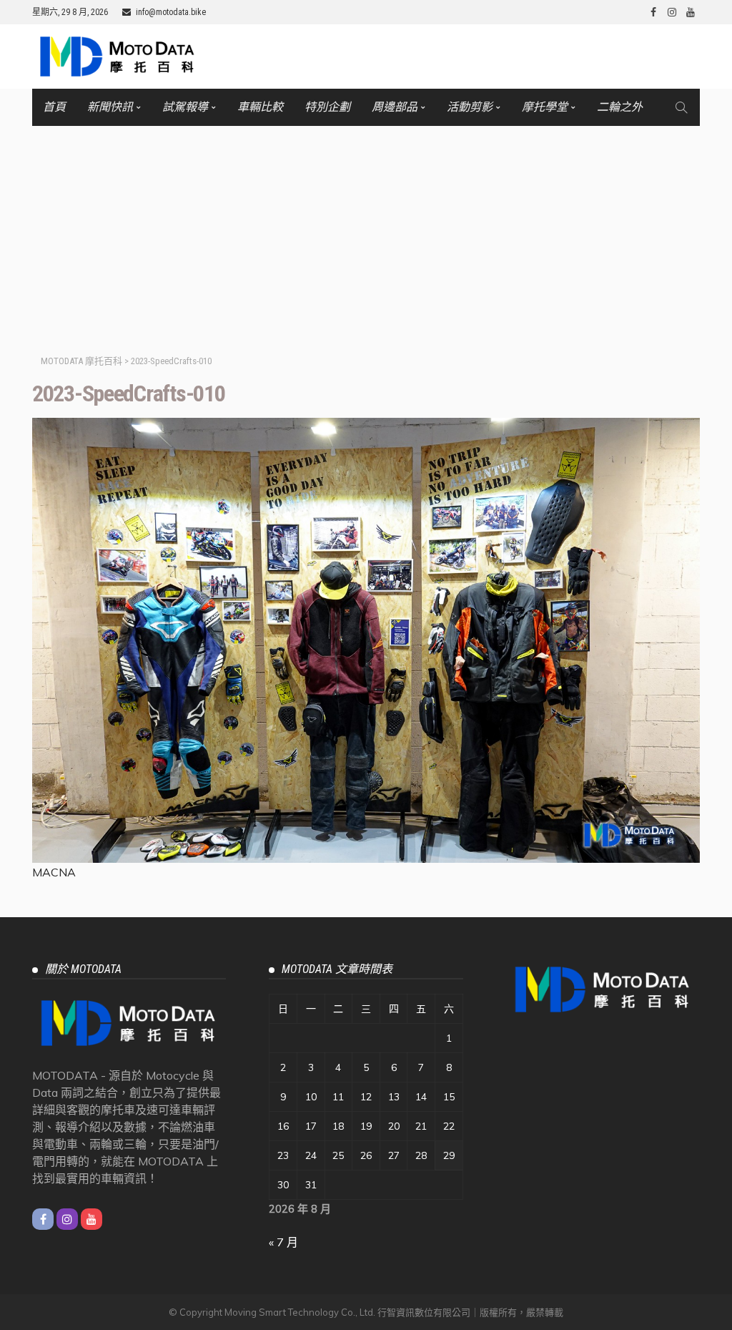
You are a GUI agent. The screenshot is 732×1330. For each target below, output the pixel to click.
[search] (681, 107)
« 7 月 (283, 1242)
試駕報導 (185, 107)
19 (366, 1126)
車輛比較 (260, 107)
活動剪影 (470, 107)
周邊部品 (394, 107)
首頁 (54, 107)
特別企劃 (327, 107)
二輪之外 (620, 107)
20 (394, 1126)
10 (311, 1096)
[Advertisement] (366, 233)
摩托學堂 (545, 107)
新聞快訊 (110, 107)
